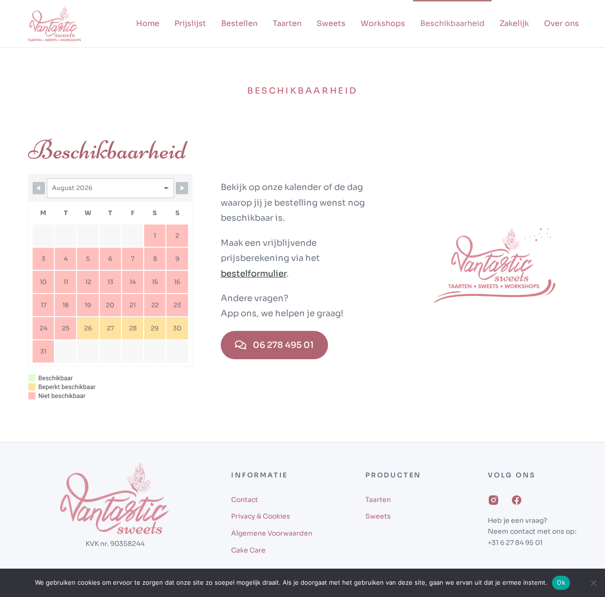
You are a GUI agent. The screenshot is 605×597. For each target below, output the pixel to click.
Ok (561, 582)
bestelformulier (253, 273)
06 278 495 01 (283, 345)
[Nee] (593, 583)
